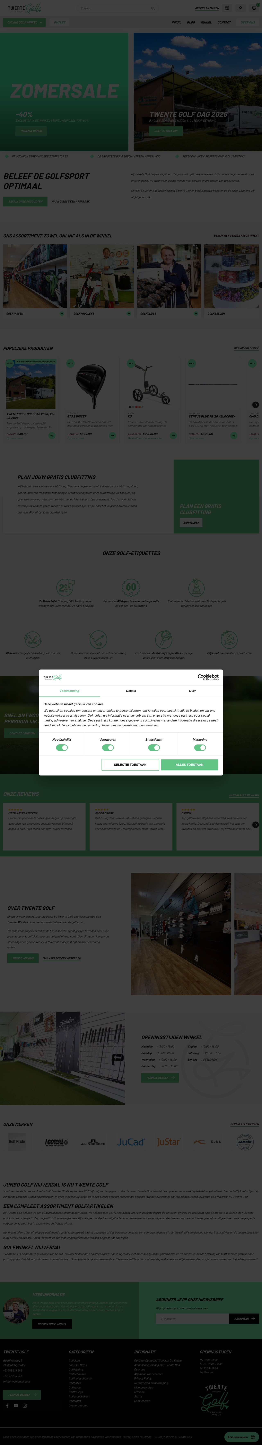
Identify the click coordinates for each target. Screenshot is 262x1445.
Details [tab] (131, 690)
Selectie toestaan (130, 764)
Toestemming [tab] (69, 690)
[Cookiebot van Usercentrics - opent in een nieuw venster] (201, 677)
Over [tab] (192, 690)
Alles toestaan (189, 764)
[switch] (108, 748)
